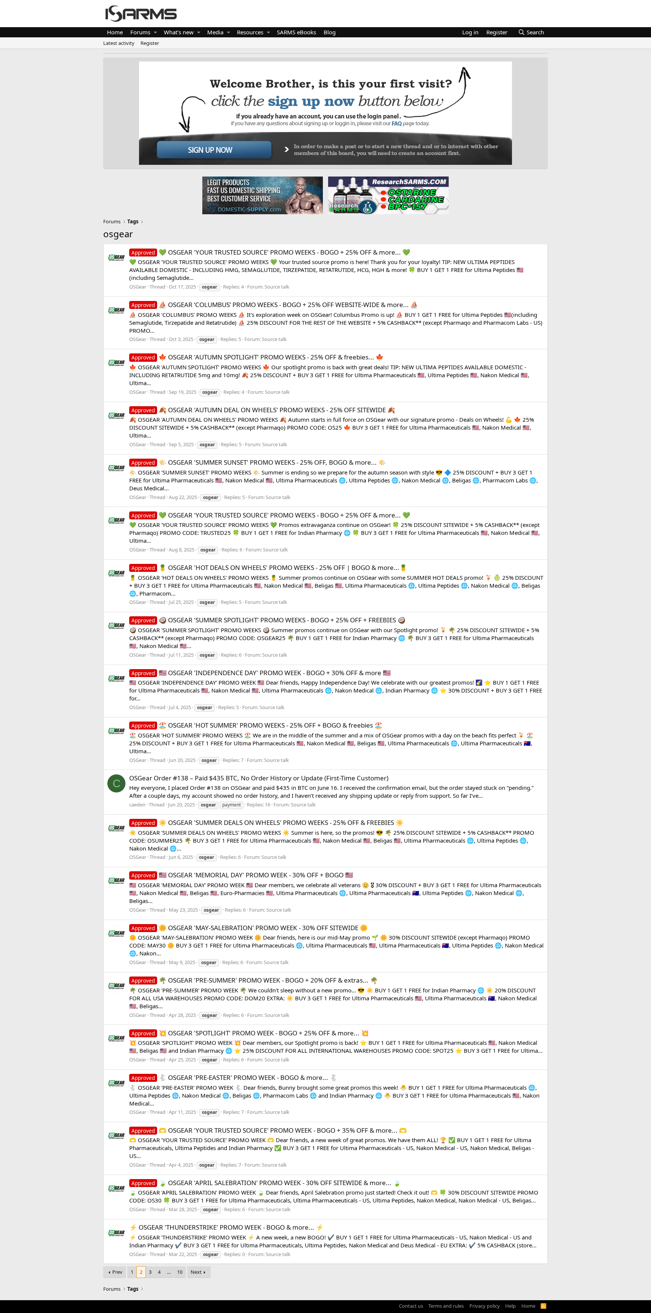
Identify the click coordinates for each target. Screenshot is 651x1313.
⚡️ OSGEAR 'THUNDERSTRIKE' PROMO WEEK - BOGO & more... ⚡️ (226, 1227)
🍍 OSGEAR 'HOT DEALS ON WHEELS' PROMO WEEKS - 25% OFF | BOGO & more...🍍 (269, 567)
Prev (117, 1271)
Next (196, 1271)
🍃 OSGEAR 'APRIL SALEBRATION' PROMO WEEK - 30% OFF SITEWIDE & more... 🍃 (266, 1182)
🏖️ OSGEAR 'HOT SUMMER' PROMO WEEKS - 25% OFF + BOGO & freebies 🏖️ (256, 725)
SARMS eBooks (296, 32)
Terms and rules (446, 1305)
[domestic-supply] (262, 195)
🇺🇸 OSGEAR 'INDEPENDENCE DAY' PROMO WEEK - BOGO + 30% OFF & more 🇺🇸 (261, 672)
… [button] (169, 1271)
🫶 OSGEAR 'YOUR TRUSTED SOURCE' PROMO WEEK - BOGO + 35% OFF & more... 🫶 (269, 1130)
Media (215, 32)
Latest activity (118, 43)
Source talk (276, 286)
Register (150, 43)
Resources (250, 32)
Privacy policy (484, 1305)
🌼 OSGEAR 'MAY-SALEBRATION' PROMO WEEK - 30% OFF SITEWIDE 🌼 (249, 927)
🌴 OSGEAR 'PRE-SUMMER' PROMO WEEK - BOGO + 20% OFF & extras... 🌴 (254, 980)
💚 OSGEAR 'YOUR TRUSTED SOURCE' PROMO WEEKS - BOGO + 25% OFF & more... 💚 (270, 252)
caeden (137, 804)
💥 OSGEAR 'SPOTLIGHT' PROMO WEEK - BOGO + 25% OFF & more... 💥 (250, 1033)
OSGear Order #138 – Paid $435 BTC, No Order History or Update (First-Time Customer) (258, 778)
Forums (140, 32)
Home (115, 32)
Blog (330, 32)
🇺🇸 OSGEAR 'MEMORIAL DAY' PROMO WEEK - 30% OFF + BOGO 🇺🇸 (242, 875)
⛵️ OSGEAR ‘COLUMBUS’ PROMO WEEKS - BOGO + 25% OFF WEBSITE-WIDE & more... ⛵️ (274, 304)
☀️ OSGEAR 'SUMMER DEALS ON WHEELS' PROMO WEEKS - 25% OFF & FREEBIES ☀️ (267, 822)
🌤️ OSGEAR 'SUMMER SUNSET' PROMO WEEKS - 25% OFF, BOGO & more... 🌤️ (258, 462)
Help (510, 1305)
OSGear (137, 286)
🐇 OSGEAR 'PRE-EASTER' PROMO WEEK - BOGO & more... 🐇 (234, 1077)
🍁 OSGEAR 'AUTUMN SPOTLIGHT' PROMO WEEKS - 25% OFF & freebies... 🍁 (257, 357)
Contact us (411, 1305)
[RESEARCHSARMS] (388, 195)
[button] (155, 32)
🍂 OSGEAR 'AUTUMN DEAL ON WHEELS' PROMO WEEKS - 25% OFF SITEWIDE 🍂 (263, 409)
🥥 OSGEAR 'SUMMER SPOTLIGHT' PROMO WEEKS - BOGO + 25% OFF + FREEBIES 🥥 (268, 620)
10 (179, 1271)
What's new (179, 32)
